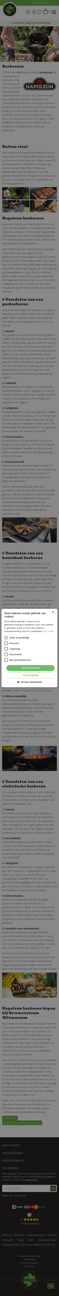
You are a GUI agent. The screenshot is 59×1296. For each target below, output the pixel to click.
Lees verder (48, 631)
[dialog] (29, 648)
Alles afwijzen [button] (30, 675)
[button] (29, 682)
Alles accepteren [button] (30, 668)
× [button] (53, 612)
